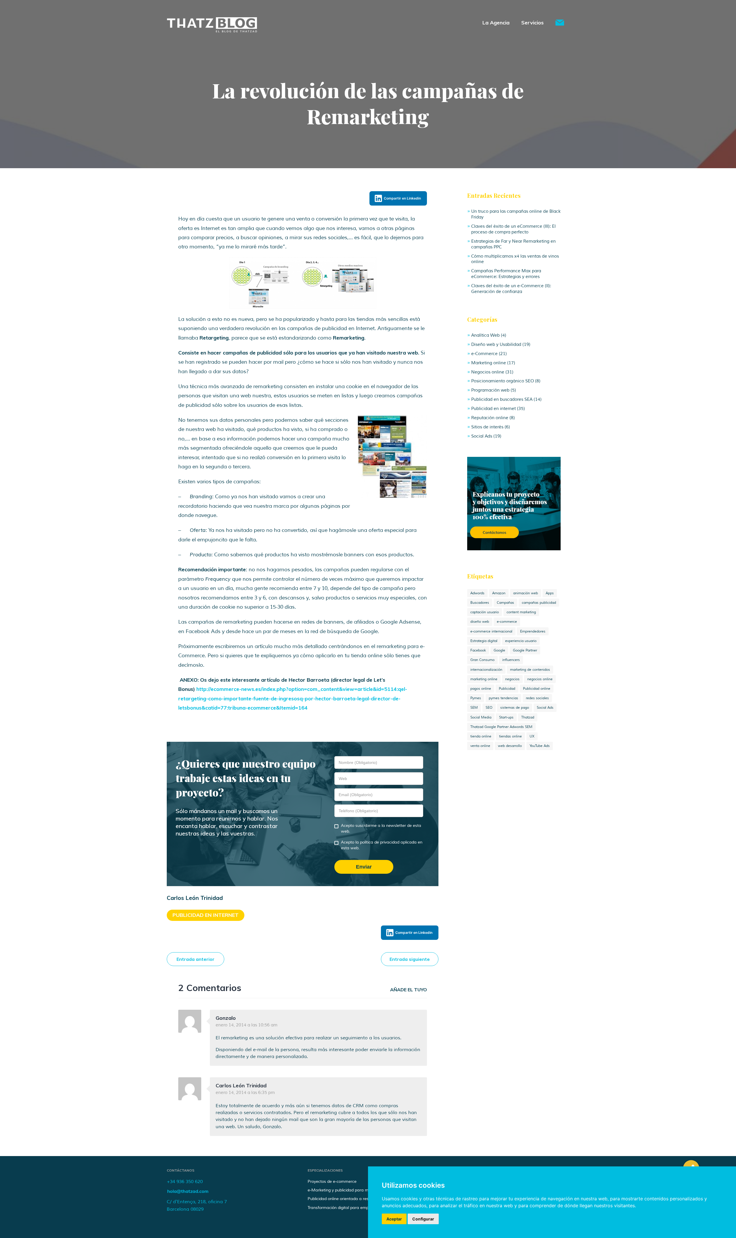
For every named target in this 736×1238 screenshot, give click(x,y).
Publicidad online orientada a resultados (345, 1198)
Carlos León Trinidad (241, 1085)
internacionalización (486, 669)
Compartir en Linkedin (402, 198)
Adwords (477, 593)
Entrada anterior (195, 959)
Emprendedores (532, 631)
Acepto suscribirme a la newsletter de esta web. (381, 828)
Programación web (490, 390)
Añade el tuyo (408, 989)
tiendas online (510, 736)
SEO (489, 707)
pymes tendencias (503, 698)
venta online (480, 745)
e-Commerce (484, 354)
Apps (550, 593)
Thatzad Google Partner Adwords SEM (501, 727)
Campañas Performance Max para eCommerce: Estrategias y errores (506, 273)
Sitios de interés (487, 427)
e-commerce (507, 621)
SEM (474, 707)
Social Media (480, 717)
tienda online (480, 736)
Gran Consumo (482, 660)
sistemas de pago (514, 707)
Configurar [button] (423, 1218)
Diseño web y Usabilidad (496, 344)
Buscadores (479, 602)
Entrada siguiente (410, 959)
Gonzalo (226, 1018)
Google (499, 650)
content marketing (521, 612)
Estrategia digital (483, 641)
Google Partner (525, 650)
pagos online (480, 688)
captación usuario (484, 612)
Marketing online (488, 363)
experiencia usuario (520, 641)
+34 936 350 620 (185, 1182)
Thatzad (527, 717)
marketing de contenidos (530, 669)
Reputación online (489, 418)
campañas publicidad (539, 602)
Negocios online (487, 372)
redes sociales (537, 698)
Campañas (505, 602)
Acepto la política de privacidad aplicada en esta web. (381, 845)
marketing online (483, 679)
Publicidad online (536, 688)
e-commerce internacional (491, 631)
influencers (511, 660)
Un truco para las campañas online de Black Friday (516, 214)
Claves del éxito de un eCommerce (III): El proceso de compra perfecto (513, 229)
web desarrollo (510, 745)
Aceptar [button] (394, 1218)
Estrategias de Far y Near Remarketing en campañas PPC (513, 244)
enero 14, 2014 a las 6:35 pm (245, 1092)
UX (532, 736)
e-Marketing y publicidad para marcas (343, 1190)
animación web (525, 593)
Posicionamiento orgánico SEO (502, 381)
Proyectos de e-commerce (332, 1181)
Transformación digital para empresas (343, 1207)
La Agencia (495, 22)
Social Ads (481, 436)
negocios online (540, 679)
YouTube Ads (540, 745)
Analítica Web (485, 335)
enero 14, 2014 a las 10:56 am (246, 1025)
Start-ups (506, 717)
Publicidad (507, 688)
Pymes (475, 698)
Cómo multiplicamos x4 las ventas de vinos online (515, 259)
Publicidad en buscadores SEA (501, 399)
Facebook (478, 650)
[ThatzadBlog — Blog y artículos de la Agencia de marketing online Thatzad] (212, 31)
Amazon (498, 593)
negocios (512, 679)
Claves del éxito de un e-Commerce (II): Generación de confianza (511, 288)
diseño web (479, 621)
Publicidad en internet (205, 915)
